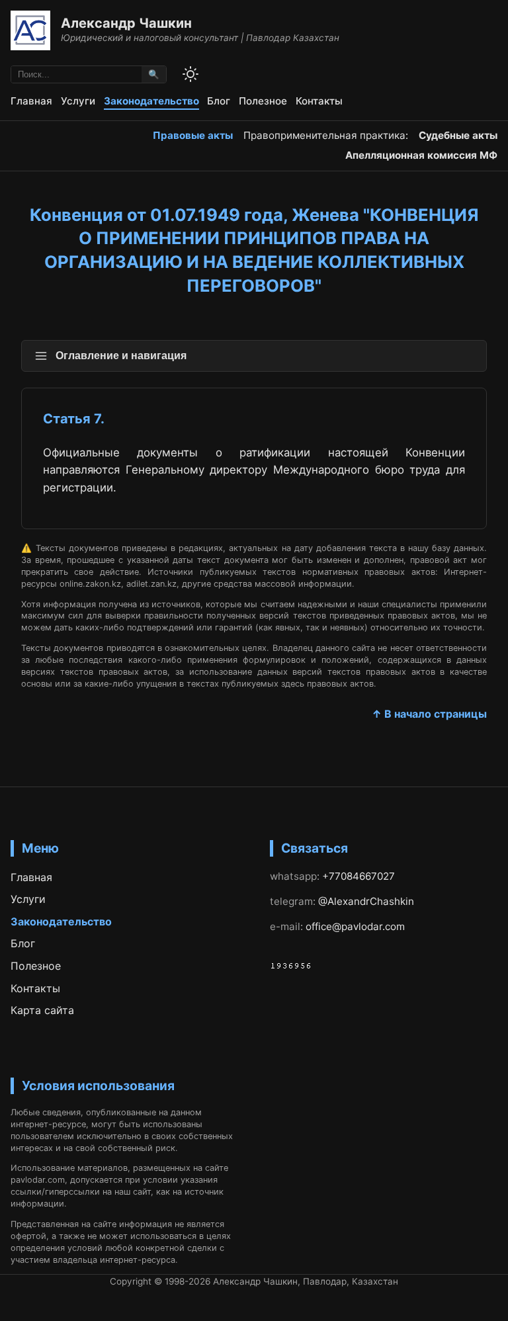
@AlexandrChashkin (366, 901)
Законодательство (151, 101)
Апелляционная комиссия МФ (421, 155)
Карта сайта (42, 1010)
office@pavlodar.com (355, 926)
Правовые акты (193, 135)
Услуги (78, 101)
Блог (218, 101)
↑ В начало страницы (429, 713)
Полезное (263, 101)
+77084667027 (358, 876)
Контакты (319, 101)
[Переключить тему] (190, 74)
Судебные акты (458, 135)
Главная (31, 101)
